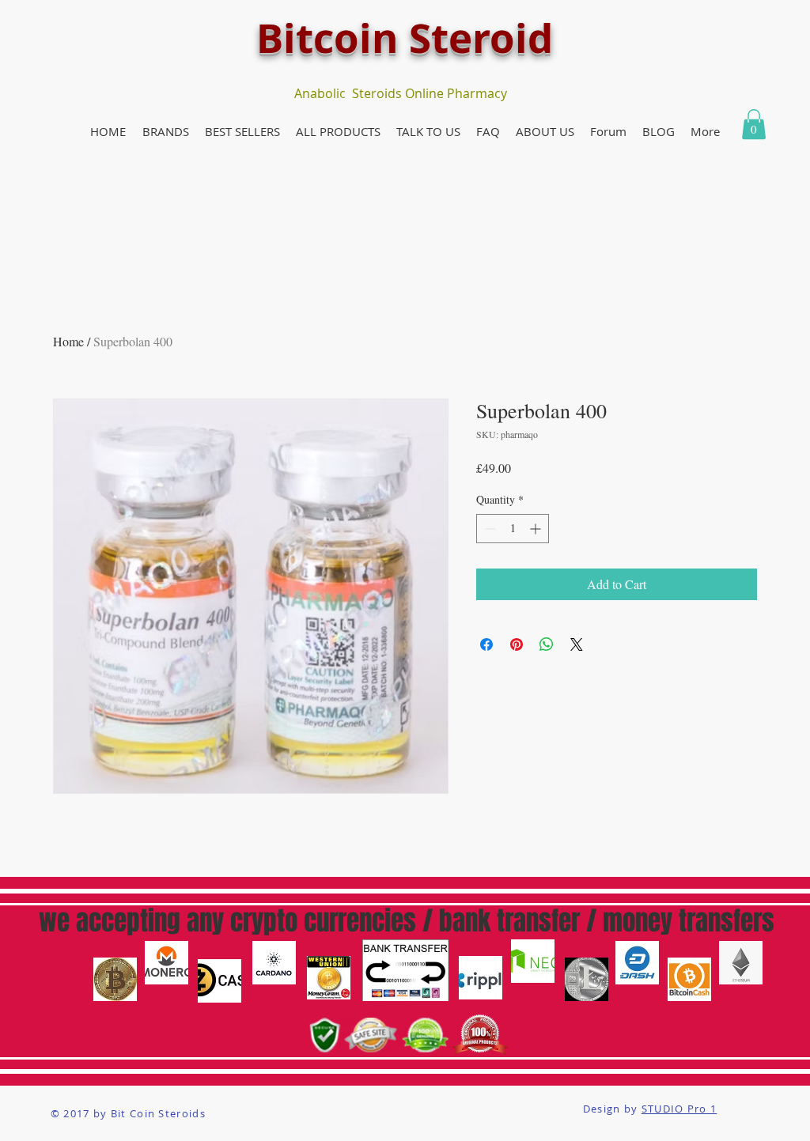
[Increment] (537, 528)
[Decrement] (488, 528)
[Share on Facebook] (486, 644)
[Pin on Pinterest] (516, 644)
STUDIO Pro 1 (679, 1108)
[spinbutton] (512, 528)
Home (68, 341)
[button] (165, 131)
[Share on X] (576, 644)
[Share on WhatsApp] (546, 644)
